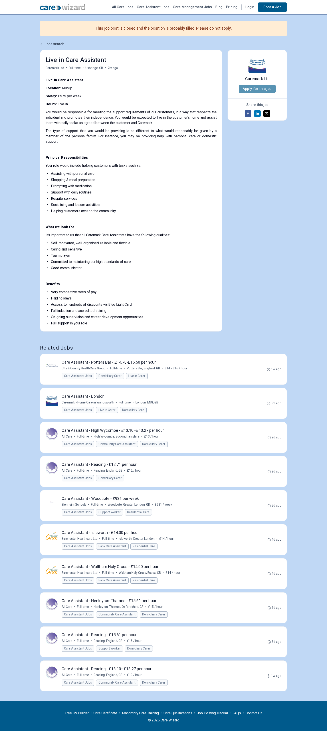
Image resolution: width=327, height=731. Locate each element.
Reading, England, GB (108, 470)
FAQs (236, 713)
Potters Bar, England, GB (143, 368)
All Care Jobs (122, 7)
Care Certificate (105, 713)
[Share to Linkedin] (257, 113)
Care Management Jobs (192, 7)
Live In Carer (136, 376)
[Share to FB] (248, 113)
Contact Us (254, 713)
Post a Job (272, 7)
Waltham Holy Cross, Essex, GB (140, 572)
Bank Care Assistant (112, 546)
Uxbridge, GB (94, 68)
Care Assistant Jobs (153, 7)
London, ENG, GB (146, 402)
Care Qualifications (178, 713)
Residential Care (138, 512)
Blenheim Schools (74, 504)
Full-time (75, 68)
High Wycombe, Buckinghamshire (116, 436)
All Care (67, 436)
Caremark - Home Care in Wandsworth (88, 402)
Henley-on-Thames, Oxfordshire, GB (118, 607)
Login (249, 7)
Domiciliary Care (133, 410)
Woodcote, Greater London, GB (129, 504)
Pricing (231, 7)
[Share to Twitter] (266, 113)
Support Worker (110, 512)
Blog (218, 7)
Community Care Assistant (117, 444)
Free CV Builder (77, 713)
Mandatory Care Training (140, 713)
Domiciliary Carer (110, 376)
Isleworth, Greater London (137, 538)
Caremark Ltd (55, 68)
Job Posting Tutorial (212, 713)
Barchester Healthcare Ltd (79, 538)
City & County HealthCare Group (83, 368)
